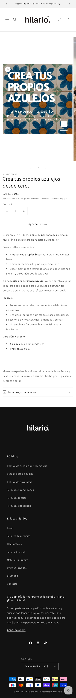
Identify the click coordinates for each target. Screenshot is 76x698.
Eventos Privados (17, 567)
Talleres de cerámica (18, 535)
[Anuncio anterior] (6, 4)
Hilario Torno (14, 544)
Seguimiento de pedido (20, 473)
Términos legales (17, 497)
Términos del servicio (19, 505)
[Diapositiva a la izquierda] (30, 167)
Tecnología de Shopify (52, 691)
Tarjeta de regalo (16, 552)
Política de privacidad (19, 482)
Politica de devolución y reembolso (27, 465)
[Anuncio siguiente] (69, 4)
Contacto (12, 583)
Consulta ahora (16, 629)
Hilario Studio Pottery (31, 691)
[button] (7, 19)
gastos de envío (30, 198)
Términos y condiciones (20, 489)
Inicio (10, 528)
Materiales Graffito (17, 559)
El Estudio (13, 575)
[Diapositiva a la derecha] (46, 167)
